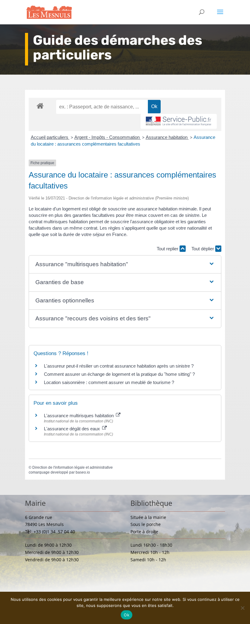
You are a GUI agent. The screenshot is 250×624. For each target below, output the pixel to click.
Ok (126, 614)
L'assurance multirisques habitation (79, 415)
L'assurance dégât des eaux (72, 428)
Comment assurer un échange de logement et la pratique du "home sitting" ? (119, 374)
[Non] (242, 608)
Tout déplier (203, 248)
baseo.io (83, 472)
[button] (125, 264)
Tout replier (168, 248)
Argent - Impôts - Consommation (107, 137)
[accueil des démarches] (40, 105)
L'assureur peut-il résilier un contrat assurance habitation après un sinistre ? (119, 365)
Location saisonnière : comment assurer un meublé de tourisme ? (109, 382)
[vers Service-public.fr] (179, 121)
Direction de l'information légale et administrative (72, 467)
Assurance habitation (167, 137)
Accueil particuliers (50, 137)
